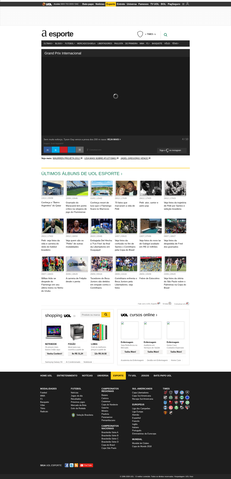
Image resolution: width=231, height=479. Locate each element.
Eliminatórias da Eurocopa (144, 433)
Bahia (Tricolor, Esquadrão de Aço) (181, 392)
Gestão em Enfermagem (157, 360)
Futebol (69, 43)
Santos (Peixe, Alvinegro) (181, 407)
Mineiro (105, 411)
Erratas (165, 304)
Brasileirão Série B (110, 435)
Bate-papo (88, 4)
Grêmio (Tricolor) (165, 407)
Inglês (135, 424)
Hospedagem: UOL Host (183, 476)
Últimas (48, 43)
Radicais (44, 411)
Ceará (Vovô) (165, 397)
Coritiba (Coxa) (181, 397)
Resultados (76, 399)
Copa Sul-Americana (141, 396)
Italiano (135, 427)
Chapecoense (170, 397)
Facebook (67, 465)
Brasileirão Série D (110, 442)
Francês (136, 421)
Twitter (71, 465)
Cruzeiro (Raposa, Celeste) (187, 397)
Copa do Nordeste (110, 404)
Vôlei (167, 43)
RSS (76, 465)
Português (136, 430)
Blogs (58, 43)
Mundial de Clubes (140, 443)
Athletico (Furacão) (165, 392)
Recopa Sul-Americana (142, 399)
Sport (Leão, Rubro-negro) (165, 412)
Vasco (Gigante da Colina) (170, 412)
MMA (142, 43)
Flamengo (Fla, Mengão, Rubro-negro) (170, 402)
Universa (132, 4)
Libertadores (105, 43)
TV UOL (154, 4)
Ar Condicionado (73, 362)
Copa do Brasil (108, 445)
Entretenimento (67, 375)
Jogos (145, 375)
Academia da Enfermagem (132, 360)
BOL (163, 4)
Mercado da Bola (86, 43)
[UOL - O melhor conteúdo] (46, 5)
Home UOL (46, 375)
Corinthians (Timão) (176, 397)
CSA (165, 402)
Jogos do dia (76, 396)
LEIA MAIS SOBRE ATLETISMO (100, 158)
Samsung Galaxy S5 (54, 362)
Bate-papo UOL (163, 375)
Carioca (105, 398)
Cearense (106, 401)
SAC (77, 4)
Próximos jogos (78, 402)
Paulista (118, 43)
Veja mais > (114, 139)
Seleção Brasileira (85, 415)
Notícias (100, 4)
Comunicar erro (180, 304)
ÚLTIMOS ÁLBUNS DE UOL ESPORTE (80, 173)
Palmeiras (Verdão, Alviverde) (176, 407)
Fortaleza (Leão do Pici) (181, 402)
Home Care (176, 360)
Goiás (187, 402)
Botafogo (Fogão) (187, 392)
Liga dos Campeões (141, 408)
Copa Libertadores (140, 392)
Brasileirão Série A (110, 432)
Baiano (105, 395)
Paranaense (107, 417)
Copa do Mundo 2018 (141, 446)
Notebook (88, 362)
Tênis (175, 43)
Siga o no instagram (171, 150)
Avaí (176, 392)
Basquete (157, 43)
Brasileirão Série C (110, 439)
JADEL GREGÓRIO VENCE (134, 158)
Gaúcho (105, 408)
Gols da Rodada (78, 408)
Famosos (143, 4)
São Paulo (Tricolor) (187, 407)
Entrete (121, 4)
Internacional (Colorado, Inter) (170, 407)
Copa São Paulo (109, 448)
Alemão (135, 415)
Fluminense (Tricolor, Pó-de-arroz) (176, 402)
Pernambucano (108, 420)
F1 (147, 43)
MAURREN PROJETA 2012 (66, 158)
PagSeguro (174, 4)
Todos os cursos (179, 316)
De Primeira (131, 43)
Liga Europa (137, 411)
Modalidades (48, 388)
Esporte (110, 4)
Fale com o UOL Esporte (147, 304)
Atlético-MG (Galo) (170, 392)
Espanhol (136, 418)
